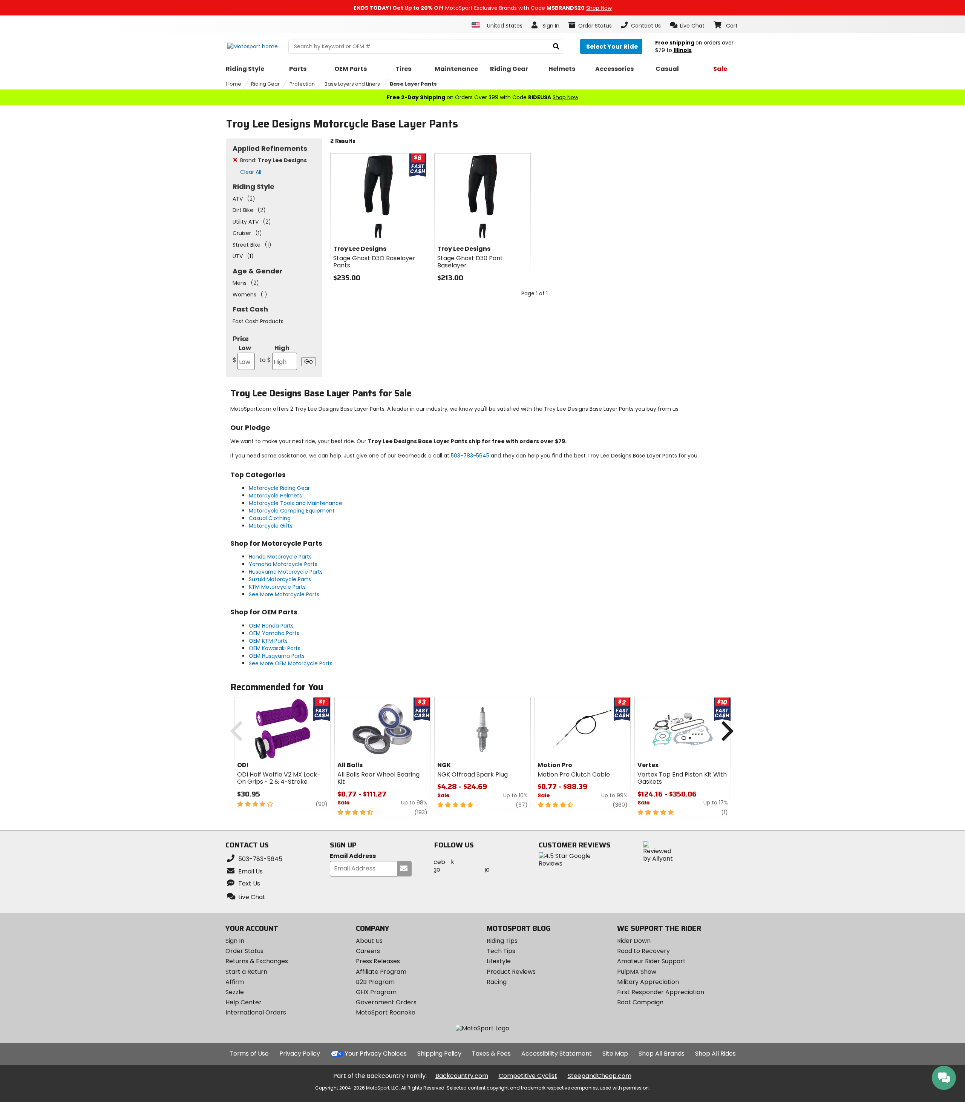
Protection (302, 83)
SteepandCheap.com (599, 1075)
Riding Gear (265, 83)
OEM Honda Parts (271, 625)
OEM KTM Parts (268, 641)
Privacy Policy (299, 1053)
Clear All (250, 172)
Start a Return (246, 971)
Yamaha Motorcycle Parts (283, 564)
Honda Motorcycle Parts (280, 556)
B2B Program (375, 982)
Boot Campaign (640, 1002)
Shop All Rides (715, 1053)
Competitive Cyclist (528, 1075)
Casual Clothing (270, 518)
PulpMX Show (636, 971)
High (274, 354)
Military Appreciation (648, 982)
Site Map (615, 1053)
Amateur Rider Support (651, 961)
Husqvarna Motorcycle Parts (286, 572)
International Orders (255, 1012)
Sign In (234, 940)
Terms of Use (249, 1053)
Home (233, 83)
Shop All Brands (662, 1053)
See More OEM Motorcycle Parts (290, 663)
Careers (368, 951)
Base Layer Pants (413, 83)
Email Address (353, 856)
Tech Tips (501, 951)
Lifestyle (499, 961)
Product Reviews (511, 971)
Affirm (234, 982)
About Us (369, 940)
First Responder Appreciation (660, 992)
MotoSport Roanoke (385, 1012)
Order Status (244, 951)
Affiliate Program (381, 971)
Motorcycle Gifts (271, 526)
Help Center (243, 1002)
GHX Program (376, 992)
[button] (687, 25)
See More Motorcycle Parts (284, 594)
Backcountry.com (461, 1075)
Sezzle (234, 992)
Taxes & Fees (491, 1053)
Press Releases (378, 961)
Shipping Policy (439, 1053)
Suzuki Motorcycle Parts (280, 579)
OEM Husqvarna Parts (277, 656)
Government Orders (386, 1002)
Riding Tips (502, 940)
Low (242, 354)
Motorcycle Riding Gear (279, 488)
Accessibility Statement (556, 1053)
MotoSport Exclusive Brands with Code (483, 8)
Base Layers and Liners (352, 83)
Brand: (273, 160)
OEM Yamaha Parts (274, 633)
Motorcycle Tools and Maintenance (295, 503)
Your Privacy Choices (376, 1053)
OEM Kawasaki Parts (274, 648)
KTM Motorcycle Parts (277, 587)
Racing (497, 982)
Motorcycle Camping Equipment (292, 510)
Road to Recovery (643, 951)
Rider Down (634, 940)
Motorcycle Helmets (275, 495)
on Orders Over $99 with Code (482, 97)
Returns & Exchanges (256, 961)
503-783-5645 (470, 455)
